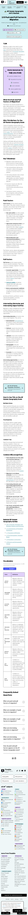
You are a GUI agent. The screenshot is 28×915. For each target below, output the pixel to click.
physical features (19, 320)
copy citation (11, 32)
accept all (17, 911)
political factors (10, 480)
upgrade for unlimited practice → (14, 895)
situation (21, 471)
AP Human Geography (18, 51)
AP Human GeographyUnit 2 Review (14, 12)
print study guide (20, 29)
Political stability (11, 282)
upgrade (20, 2)
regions (12, 278)
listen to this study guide (15, 36)
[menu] (25, 2)
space (8, 132)
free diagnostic (12, 2)
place (4, 50)
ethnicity (21, 227)
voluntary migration (19, 144)
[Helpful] (13, 758)
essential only (7, 910)
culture (10, 148)
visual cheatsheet (8, 29)
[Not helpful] (15, 758)
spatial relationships (8, 133)
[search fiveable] (5, 2)
